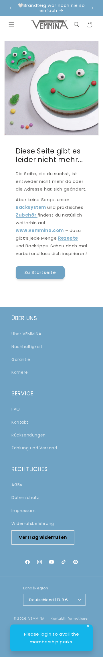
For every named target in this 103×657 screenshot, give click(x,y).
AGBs (16, 485)
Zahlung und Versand (34, 448)
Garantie (20, 359)
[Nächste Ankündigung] (92, 8)
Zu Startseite (40, 272)
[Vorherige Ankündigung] (10, 8)
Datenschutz (25, 497)
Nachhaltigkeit (26, 346)
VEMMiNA (36, 618)
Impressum (23, 511)
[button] (11, 24)
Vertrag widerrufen (43, 537)
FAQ (15, 409)
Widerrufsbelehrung (32, 523)
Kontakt (19, 422)
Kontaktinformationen (70, 618)
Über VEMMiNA (26, 334)
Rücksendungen (28, 435)
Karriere (19, 372)
